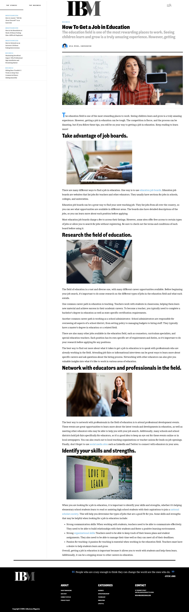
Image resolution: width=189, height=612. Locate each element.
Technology (101, 597)
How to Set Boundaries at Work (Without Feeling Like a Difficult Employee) (14, 33)
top (31, 5)
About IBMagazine (66, 590)
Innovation (101, 600)
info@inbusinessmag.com (143, 595)
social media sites (99, 444)
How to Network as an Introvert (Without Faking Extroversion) (12, 45)
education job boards (150, 190)
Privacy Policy (65, 600)
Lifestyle (101, 603)
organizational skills (84, 533)
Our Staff (64, 594)
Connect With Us (66, 597)
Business (37, 5)
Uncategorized (11, 15)
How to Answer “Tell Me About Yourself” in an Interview (13, 20)
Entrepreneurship (103, 594)
